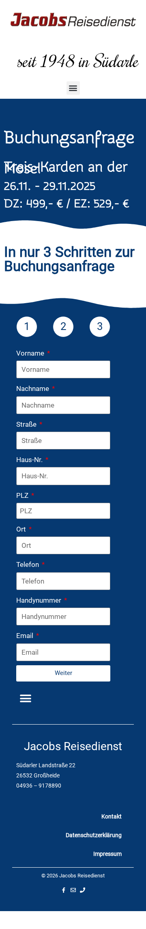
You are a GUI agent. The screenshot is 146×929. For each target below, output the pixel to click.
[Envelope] (73, 890)
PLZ (23, 495)
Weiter (63, 673)
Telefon (28, 564)
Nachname (33, 388)
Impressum (107, 854)
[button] (73, 88)
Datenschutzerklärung (94, 835)
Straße (27, 424)
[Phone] (82, 890)
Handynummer (39, 600)
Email (25, 636)
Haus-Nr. (30, 460)
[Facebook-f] (64, 890)
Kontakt (111, 816)
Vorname (31, 353)
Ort (22, 529)
